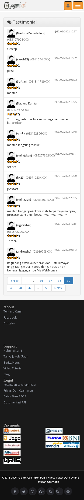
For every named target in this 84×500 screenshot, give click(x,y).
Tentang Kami (12, 311)
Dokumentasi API (15, 402)
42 (30, 288)
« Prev (14, 281)
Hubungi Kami (13, 351)
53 (47, 288)
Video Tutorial (13, 368)
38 (59, 281)
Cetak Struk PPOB (15, 396)
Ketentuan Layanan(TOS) (19, 385)
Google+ (9, 323)
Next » (58, 288)
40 (11, 288)
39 (68, 281)
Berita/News (12, 363)
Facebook (10, 317)
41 (20, 288)
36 (41, 281)
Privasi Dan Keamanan (18, 390)
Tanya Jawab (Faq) (15, 356)
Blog (7, 374)
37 (50, 281)
